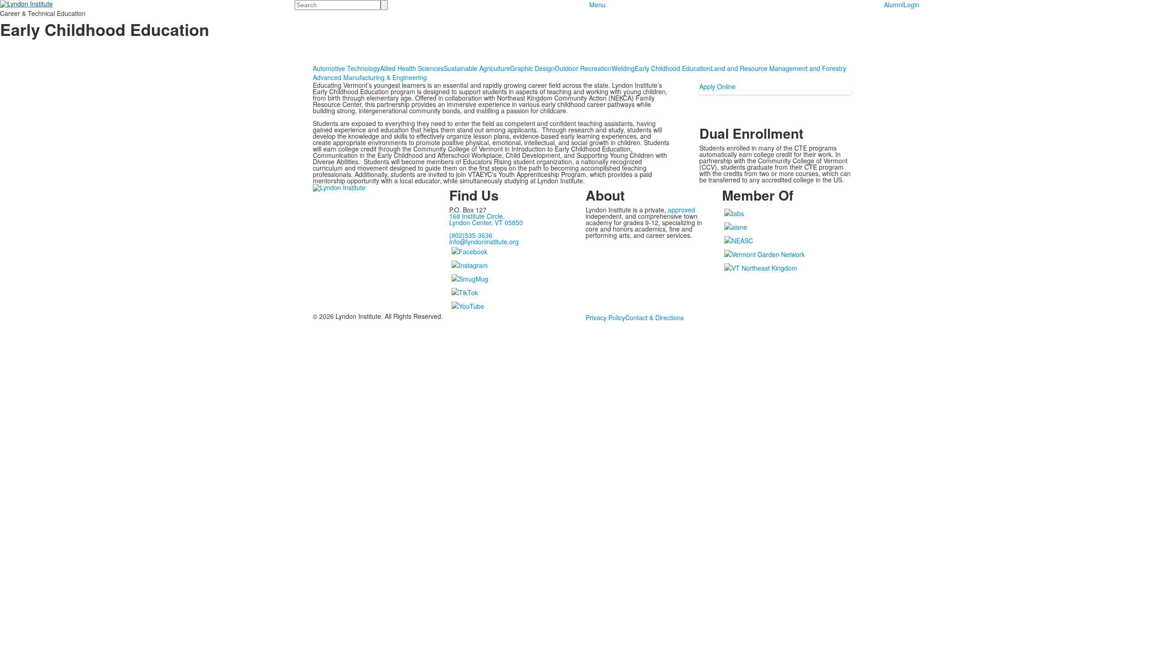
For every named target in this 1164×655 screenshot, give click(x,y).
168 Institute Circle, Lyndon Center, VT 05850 (486, 219)
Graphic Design (532, 68)
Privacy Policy (605, 317)
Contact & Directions (654, 317)
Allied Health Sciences (412, 68)
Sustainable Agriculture (477, 68)
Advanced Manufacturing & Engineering (370, 77)
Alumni (893, 4)
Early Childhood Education (673, 68)
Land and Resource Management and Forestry (778, 68)
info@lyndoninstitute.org (484, 241)
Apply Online (717, 86)
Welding (623, 68)
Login (911, 4)
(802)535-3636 (470, 235)
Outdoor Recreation (583, 68)
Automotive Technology (346, 68)
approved (681, 209)
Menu (597, 4)
